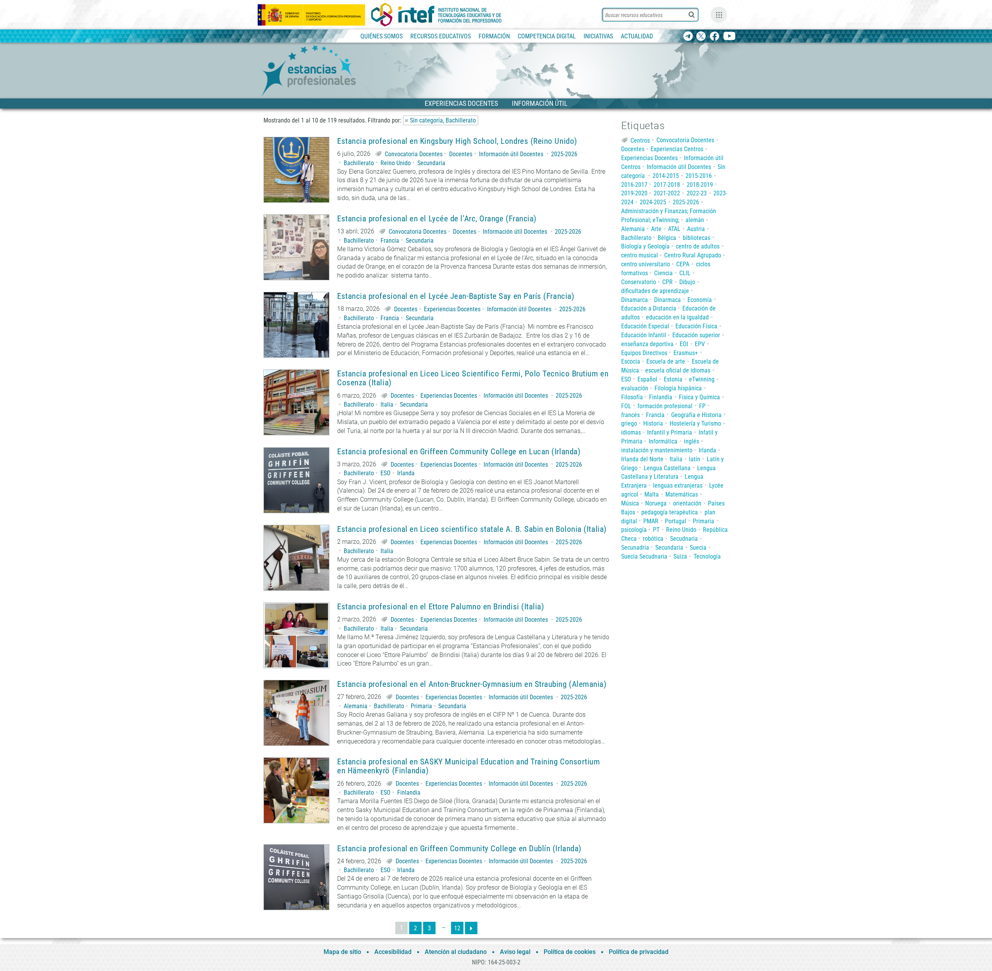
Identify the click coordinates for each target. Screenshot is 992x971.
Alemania (355, 706)
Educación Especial (645, 326)
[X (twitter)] (701, 36)
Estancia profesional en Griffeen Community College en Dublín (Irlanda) (459, 848)
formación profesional (664, 406)
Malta (651, 494)
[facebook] (714, 36)
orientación (687, 503)
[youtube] (729, 36)
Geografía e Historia (696, 415)
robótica (653, 538)
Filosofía (632, 397)
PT (656, 529)
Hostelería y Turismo (695, 423)
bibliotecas (696, 237)
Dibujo (687, 282)
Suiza (680, 556)
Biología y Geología (645, 246)
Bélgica (667, 237)
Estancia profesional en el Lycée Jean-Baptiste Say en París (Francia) (455, 296)
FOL (626, 406)
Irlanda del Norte (642, 459)
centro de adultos (698, 246)
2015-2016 (698, 175)
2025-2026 (564, 154)
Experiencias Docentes (452, 309)
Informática (663, 441)
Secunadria (635, 547)
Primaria (421, 706)
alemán (694, 220)
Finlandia (408, 792)
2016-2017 (634, 184)
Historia (653, 423)
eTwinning (702, 379)
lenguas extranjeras (678, 485)
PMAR (650, 521)
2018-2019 (700, 184)
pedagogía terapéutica (669, 512)
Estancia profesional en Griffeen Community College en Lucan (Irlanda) (458, 451)
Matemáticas (681, 494)
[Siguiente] (471, 928)
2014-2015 (666, 175)
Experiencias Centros (677, 149)
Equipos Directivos (644, 353)
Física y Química (699, 397)
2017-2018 (667, 184)
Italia (387, 404)
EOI (684, 344)
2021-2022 (667, 193)
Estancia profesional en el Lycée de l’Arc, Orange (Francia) (437, 218)
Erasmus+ (685, 353)
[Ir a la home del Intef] (436, 15)
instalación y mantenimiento (656, 450)
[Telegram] (688, 36)
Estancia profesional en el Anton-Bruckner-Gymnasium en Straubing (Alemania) (472, 684)
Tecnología (707, 556)
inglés (691, 441)
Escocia (630, 361)
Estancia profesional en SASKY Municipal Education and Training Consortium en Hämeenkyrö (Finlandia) (468, 766)
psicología (634, 529)
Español (647, 379)
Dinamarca (634, 300)
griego (629, 423)
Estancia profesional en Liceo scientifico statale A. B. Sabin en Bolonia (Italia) (472, 529)
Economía (699, 300)
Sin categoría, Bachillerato (443, 120)
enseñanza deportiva (647, 344)
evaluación (634, 388)
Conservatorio (638, 282)
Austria (696, 229)
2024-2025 (653, 202)
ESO (386, 473)
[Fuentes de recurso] (719, 15)
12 (457, 928)
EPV (700, 344)
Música (630, 503)
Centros (640, 140)
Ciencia (663, 273)
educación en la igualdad (677, 317)
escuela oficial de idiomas (677, 370)
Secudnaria (684, 538)
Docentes (460, 154)
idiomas (631, 432)
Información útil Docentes (511, 154)
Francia (390, 240)
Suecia (698, 547)
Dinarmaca (667, 300)
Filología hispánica (678, 388)
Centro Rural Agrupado (692, 255)
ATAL (674, 229)
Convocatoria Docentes (414, 154)
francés (630, 415)
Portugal (675, 521)
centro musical (639, 255)
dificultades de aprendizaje (655, 291)
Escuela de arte (665, 361)
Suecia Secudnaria (644, 556)
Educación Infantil (643, 335)
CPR (667, 282)
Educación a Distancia (648, 308)
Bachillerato (359, 163)
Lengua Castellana (667, 468)
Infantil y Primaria (669, 432)
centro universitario (645, 264)
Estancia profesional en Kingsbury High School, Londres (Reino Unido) (457, 141)
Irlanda (406, 473)
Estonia (673, 379)
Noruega (655, 503)
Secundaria (431, 163)
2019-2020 (634, 193)
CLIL (685, 273)
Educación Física (696, 326)
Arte (656, 229)
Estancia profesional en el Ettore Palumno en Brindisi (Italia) (440, 606)
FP (702, 406)
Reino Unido (396, 163)
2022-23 (697, 193)
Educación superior (696, 335)
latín (694, 459)
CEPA (682, 264)
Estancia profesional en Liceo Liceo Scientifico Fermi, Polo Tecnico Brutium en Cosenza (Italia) (472, 378)
